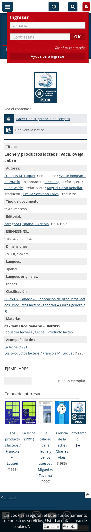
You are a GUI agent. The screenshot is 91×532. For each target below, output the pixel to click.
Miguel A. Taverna (45, 472)
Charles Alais (62, 454)
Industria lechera (18, 332)
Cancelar (51, 526)
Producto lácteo (60, 332)
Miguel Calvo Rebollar (65, 187)
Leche (40, 332)
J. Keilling (52, 181)
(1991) (29, 436)
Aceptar (70, 526)
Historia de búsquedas (53, 7)
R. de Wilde (13, 187)
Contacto (8, 497)
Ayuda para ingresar (48, 56)
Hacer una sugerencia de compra (43, 118)
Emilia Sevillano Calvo (40, 194)
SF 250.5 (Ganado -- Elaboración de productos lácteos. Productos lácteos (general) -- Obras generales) (44, 305)
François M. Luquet (19, 175)
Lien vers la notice (29, 130)
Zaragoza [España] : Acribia (26, 224)
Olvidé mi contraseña (70, 48)
